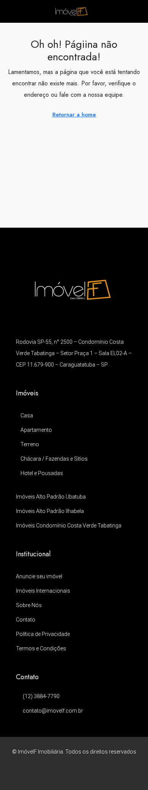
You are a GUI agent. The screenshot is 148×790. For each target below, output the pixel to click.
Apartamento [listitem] (36, 430)
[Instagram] (61, 775)
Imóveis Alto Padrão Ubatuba (51, 497)
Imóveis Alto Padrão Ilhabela (50, 511)
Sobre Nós (29, 605)
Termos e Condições (41, 648)
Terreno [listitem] (29, 444)
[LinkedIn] (74, 775)
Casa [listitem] (26, 415)
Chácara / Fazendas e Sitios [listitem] (54, 459)
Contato (25, 620)
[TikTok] (100, 775)
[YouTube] (87, 775)
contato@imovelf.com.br (53, 711)
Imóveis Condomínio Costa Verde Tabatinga (68, 525)
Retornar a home (74, 114)
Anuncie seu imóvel (39, 576)
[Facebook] (47, 775)
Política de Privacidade (43, 634)
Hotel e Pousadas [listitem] (41, 473)
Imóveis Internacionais (43, 591)
